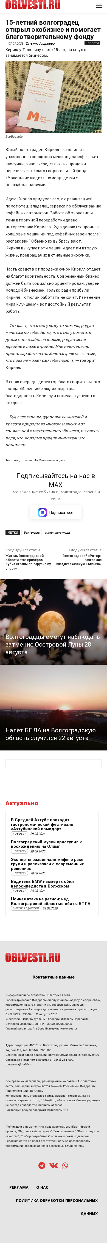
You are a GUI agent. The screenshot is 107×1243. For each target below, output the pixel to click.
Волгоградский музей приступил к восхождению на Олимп (46, 844)
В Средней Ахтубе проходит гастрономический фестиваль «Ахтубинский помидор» (42, 824)
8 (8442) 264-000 (61, 1059)
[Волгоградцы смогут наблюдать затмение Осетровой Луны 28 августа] (53, 622)
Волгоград (32, 532)
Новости (92, 43)
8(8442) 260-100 (40, 1050)
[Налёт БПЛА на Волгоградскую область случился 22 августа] (53, 707)
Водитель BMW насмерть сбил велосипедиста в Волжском (42, 884)
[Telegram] (41, 1166)
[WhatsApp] (65, 1166)
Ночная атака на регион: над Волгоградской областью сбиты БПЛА (51, 901)
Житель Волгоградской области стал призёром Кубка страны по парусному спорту (28, 562)
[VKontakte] (53, 1166)
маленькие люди (57, 532)
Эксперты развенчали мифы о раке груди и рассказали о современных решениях (47, 864)
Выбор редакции (25, 908)
